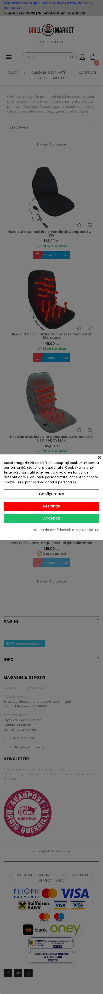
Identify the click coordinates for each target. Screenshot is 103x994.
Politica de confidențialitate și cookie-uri (65, 529)
